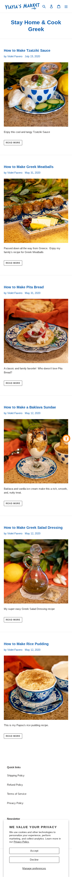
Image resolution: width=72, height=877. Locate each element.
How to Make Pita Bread (24, 287)
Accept (34, 850)
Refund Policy (15, 784)
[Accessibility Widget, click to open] (66, 439)
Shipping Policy (15, 775)
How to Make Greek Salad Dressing (33, 527)
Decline (34, 859)
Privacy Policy (15, 803)
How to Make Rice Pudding (26, 644)
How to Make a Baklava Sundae (30, 407)
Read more (13, 142)
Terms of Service (16, 793)
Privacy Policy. (21, 841)
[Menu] (66, 6)
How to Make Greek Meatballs (28, 167)
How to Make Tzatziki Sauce (27, 50)
